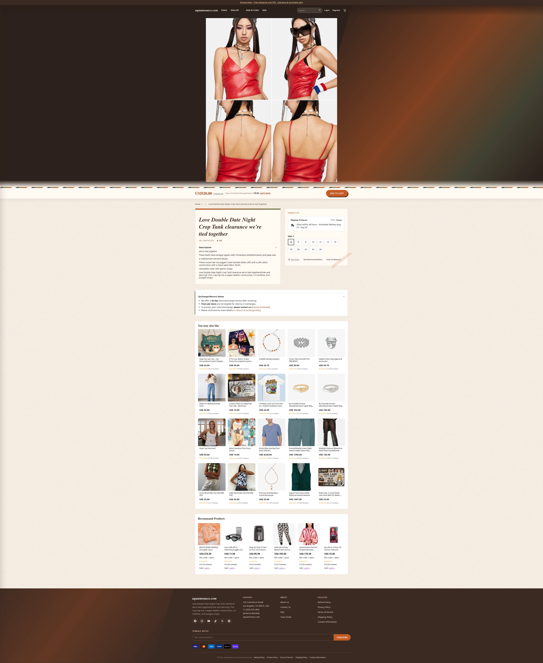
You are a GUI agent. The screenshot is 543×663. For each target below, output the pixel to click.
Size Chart (295, 259)
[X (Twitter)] (222, 621)
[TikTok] (215, 621)
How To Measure (334, 259)
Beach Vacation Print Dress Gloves (240, 449)
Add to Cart (337, 193)
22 (306, 249)
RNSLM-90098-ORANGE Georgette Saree (208, 548)
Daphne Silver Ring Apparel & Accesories (330, 360)
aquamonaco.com (206, 10)
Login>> (207, 568)
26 (320, 249)
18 (291, 249)
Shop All (235, 10)
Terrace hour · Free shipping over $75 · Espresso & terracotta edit (271, 2)
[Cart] (345, 10)
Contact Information (327, 621)
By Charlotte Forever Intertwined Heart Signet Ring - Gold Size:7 (301, 405)
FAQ (282, 612)
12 (320, 242)
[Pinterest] (229, 621)
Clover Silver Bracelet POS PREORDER (299, 360)
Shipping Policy (325, 617)
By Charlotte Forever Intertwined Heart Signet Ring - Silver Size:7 (331, 405)
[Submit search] (319, 10)
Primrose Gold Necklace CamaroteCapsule (268, 494)
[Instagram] (202, 621)
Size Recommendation (312, 259)
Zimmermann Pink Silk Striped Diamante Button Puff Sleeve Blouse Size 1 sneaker (308, 548)
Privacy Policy (324, 607)
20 (298, 249)
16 (335, 242)
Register (336, 10)
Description (205, 247)
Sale (264, 10)
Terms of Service (325, 612)
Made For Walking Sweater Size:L (209, 405)
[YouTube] (209, 621)
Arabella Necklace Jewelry (269, 359)
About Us (284, 602)
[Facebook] (195, 621)
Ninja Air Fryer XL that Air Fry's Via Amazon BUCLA (257, 548)
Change (339, 220)
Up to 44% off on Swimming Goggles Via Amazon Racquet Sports (233, 548)
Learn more (265, 193)
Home (224, 10)
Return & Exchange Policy (249, 310)
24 (313, 249)
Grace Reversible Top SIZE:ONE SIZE (211, 494)
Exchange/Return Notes (211, 296)
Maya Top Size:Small (207, 448)
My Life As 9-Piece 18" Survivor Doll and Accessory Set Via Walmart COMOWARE (333, 548)
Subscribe (342, 637)
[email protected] (262, 307)
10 (313, 242)
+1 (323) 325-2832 (251, 609)
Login (327, 10)
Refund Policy (324, 602)
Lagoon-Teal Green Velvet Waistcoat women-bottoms (299, 494)
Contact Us (285, 607)
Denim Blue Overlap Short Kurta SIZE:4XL (269, 449)
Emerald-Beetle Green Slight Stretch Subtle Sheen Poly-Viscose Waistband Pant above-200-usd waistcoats (301, 449)
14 (328, 242)
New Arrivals (252, 10)
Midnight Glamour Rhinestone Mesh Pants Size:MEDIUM (330, 449)
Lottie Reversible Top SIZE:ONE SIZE (241, 494)
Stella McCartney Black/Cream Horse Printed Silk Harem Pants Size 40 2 (282, 548)
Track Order (286, 617)
